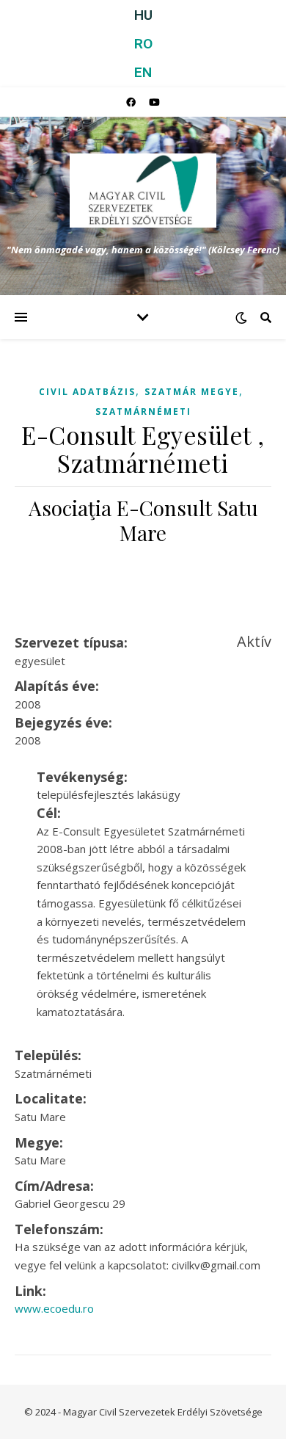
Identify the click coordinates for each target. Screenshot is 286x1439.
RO (143, 43)
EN (143, 72)
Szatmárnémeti (143, 411)
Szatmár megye (191, 391)
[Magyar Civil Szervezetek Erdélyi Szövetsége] (143, 190)
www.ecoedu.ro (54, 1308)
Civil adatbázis (87, 391)
